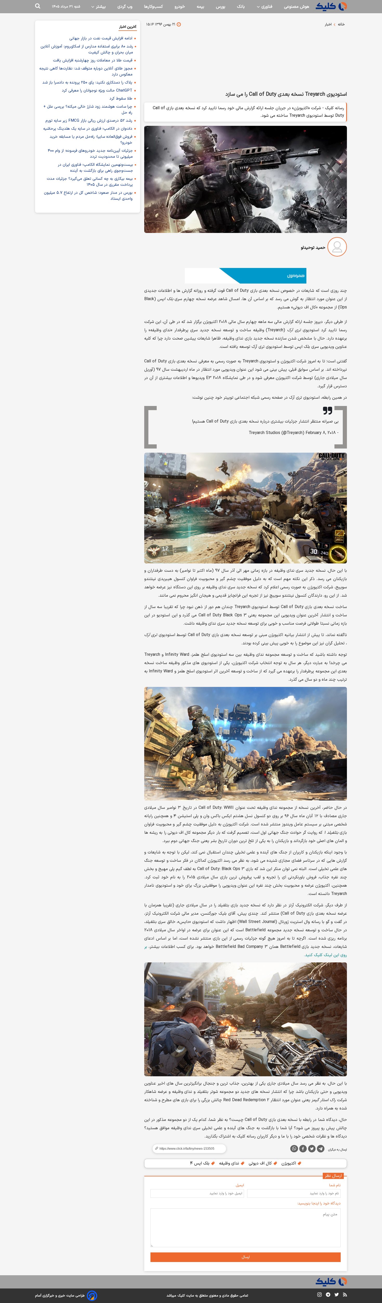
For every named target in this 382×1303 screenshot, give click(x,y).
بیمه (200, 7)
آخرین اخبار (127, 27)
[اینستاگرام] (319, 1295)
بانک (241, 7)
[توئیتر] (312, 1150)
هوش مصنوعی (296, 7)
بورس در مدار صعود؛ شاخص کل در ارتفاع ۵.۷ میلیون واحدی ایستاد (88, 196)
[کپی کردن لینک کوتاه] (187, 1149)
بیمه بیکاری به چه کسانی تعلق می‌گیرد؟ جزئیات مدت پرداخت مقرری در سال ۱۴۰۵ (90, 182)
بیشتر (100, 7)
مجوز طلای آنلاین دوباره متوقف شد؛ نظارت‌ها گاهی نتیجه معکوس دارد (86, 72)
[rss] (345, 1295)
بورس (220, 7)
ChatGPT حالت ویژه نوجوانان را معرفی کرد (97, 91)
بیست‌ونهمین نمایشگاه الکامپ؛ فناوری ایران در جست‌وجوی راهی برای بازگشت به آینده (95, 168)
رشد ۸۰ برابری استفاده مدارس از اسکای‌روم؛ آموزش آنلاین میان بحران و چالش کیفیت (87, 50)
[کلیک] (331, 6)
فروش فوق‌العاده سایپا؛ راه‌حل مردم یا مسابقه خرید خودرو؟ (91, 140)
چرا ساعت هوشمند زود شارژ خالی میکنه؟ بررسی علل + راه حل (87, 110)
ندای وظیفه (229, 1163)
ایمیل (240, 1185)
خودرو (180, 7)
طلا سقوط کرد (120, 99)
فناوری (266, 7)
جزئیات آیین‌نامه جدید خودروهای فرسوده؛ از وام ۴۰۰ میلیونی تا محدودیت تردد (90, 154)
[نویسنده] (337, 248)
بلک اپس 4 (200, 1163)
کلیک (181, 1295)
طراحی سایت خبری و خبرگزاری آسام (60, 1295)
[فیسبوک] (303, 1150)
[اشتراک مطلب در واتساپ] (294, 1148)
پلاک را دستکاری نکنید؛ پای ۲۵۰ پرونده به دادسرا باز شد (87, 83)
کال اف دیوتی (261, 1163)
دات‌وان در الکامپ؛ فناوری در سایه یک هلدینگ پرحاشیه (87, 129)
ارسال (246, 1257)
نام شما (335, 1185)
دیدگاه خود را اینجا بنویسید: (319, 1203)
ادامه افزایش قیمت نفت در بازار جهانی (100, 39)
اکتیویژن (289, 1163)
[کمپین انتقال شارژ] (245, 276)
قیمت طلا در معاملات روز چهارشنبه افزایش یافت (92, 61)
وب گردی (124, 7)
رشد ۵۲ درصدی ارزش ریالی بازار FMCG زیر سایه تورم (88, 121)
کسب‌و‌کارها (153, 7)
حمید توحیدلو (313, 248)
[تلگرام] (321, 1150)
